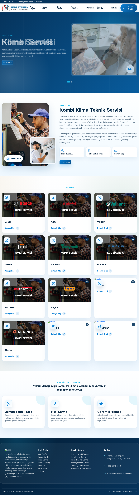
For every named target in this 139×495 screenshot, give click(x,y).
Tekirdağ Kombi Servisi (80, 465)
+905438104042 (9, 2)
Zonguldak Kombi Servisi (81, 468)
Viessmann (103, 327)
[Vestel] (115, 279)
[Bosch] (23, 205)
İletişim (114, 8)
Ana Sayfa (32, 8)
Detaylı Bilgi (10, 228)
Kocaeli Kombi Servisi (79, 460)
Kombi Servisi (45, 8)
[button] (68, 81)
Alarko (8, 350)
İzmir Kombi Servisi (78, 457)
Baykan (55, 307)
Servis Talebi (130, 7)
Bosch (8, 221)
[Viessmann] (115, 322)
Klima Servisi (59, 8)
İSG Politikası (127, 491)
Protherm (10, 307)
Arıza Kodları (100, 8)
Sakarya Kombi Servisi (80, 463)
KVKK (135, 491)
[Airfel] (69, 205)
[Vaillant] (115, 205)
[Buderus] (115, 247)
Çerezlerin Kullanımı (115, 491)
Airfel (54, 221)
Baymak (55, 264)
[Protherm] (23, 290)
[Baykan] (69, 290)
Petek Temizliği (74, 8)
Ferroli (8, 264)
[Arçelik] (69, 322)
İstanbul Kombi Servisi (80, 454)
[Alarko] (23, 333)
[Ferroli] (23, 247)
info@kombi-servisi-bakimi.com (31, 2)
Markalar (90, 8)
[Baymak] (69, 247)
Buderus (101, 264)
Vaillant (101, 221)
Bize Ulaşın (7, 62)
